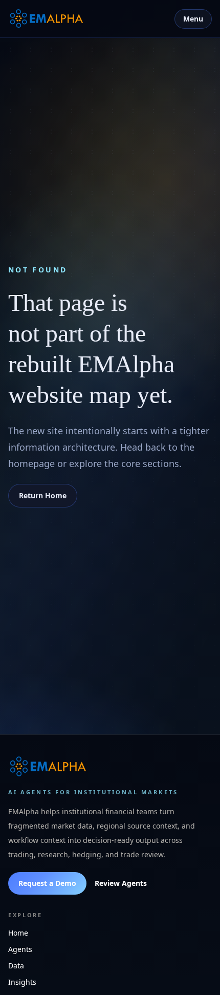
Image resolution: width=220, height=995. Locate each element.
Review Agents (121, 883)
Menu (193, 19)
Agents (20, 949)
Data (16, 965)
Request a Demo (47, 883)
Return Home (43, 495)
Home (18, 933)
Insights (22, 982)
